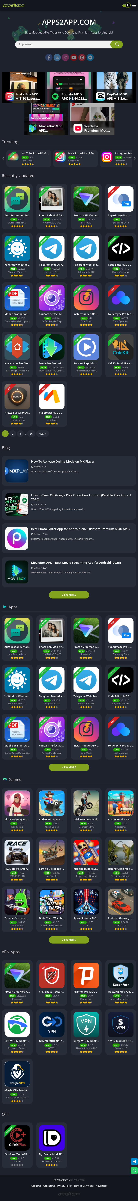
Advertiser (101, 1185)
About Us (36, 1185)
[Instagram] (65, 57)
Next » (42, 433)
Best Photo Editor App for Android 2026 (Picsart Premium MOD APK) (80, 529)
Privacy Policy (64, 1185)
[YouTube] (73, 57)
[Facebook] (48, 57)
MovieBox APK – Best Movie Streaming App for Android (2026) (76, 563)
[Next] (134, 158)
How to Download (84, 1185)
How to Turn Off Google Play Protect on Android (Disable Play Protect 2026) (81, 497)
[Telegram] (90, 57)
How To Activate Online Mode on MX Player (63, 461)
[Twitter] (57, 57)
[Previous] (3, 158)
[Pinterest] (82, 57)
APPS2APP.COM (62, 1180)
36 (31, 433)
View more (69, 594)
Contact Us (49, 1185)
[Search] (116, 44)
